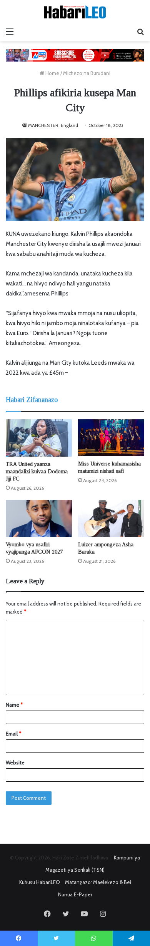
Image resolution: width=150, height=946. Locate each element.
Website (15, 762)
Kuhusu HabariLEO (39, 882)
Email (13, 734)
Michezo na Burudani (86, 73)
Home (51, 73)
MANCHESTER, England (53, 125)
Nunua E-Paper (75, 894)
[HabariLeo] (75, 11)
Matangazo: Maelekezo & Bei (98, 882)
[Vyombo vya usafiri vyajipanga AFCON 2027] (39, 518)
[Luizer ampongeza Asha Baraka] (111, 518)
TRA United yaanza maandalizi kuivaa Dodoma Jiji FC (37, 471)
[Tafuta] (140, 31)
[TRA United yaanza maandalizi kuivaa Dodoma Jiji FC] (39, 438)
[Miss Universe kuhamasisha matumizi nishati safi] (111, 438)
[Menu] (9, 31)
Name (14, 705)
